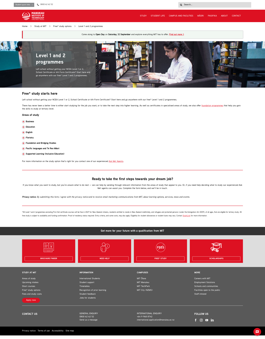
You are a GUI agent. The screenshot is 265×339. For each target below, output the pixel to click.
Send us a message (88, 320)
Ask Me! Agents (116, 161)
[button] (257, 332)
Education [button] (30, 127)
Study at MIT (40, 26)
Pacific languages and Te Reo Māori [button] (42, 149)
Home (24, 26)
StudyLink (186, 216)
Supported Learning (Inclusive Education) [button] (45, 154)
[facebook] (195, 320)
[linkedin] (212, 320)
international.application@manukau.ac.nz (155, 320)
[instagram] (201, 320)
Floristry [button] (30, 138)
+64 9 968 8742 (144, 317)
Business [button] (30, 122)
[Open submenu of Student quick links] (33, 5)
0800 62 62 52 (87, 317)
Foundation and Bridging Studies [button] (41, 143)
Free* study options (62, 26)
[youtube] (206, 320)
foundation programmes (212, 106)
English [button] (29, 132)
